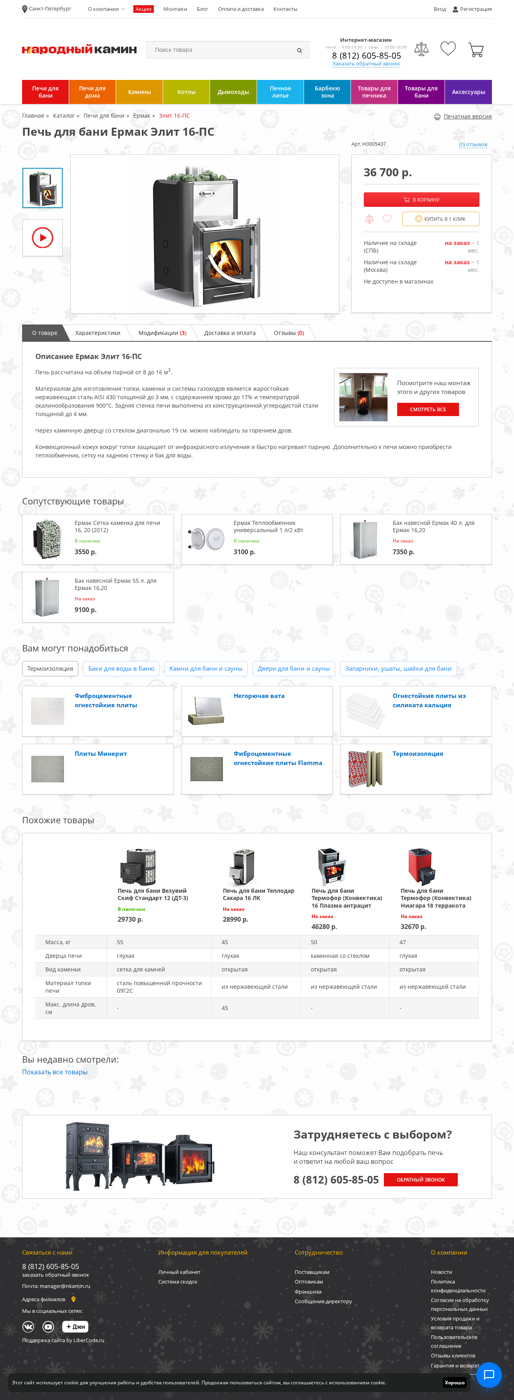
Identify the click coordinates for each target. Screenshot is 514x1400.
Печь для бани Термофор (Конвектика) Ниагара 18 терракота (436, 898)
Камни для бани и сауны (206, 668)
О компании (103, 8)
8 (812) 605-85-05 (366, 55)
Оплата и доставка (241, 8)
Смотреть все (428, 409)
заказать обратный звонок (55, 1274)
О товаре (44, 333)
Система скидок (178, 1281)
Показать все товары (55, 1071)
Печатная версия (468, 116)
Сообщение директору (323, 1301)
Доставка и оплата (230, 333)
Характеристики (97, 333)
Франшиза (308, 1291)
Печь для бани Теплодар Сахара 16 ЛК (258, 894)
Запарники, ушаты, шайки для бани (398, 668)
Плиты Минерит (101, 753)
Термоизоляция (50, 668)
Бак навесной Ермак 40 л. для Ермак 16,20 (434, 526)
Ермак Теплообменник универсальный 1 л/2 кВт (269, 526)
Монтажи (175, 8)
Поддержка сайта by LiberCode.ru (63, 1340)
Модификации (162, 333)
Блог (202, 8)
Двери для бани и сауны (294, 668)
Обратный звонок (421, 1179)
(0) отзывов (473, 144)
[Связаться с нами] (489, 1375)
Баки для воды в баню (121, 668)
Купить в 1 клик (444, 219)
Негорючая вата (259, 696)
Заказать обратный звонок (366, 63)
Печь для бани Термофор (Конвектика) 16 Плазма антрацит (347, 898)
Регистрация (476, 8)
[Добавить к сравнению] (369, 219)
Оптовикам (309, 1281)
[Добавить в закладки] (387, 219)
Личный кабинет (179, 1272)
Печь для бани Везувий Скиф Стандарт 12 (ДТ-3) (153, 894)
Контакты (285, 8)
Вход (440, 8)
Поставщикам (312, 1272)
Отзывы (289, 333)
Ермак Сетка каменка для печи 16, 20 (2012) (117, 526)
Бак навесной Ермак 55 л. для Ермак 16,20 (116, 584)
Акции (143, 8)
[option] (205, 234)
